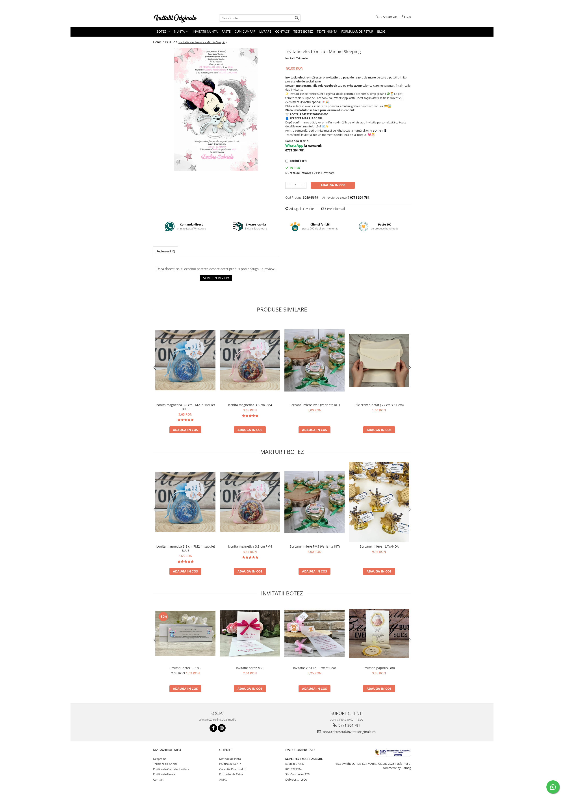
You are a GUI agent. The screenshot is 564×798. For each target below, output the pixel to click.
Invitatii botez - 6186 (185, 668)
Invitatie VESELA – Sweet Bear (314, 668)
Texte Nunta (327, 31)
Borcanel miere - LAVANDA (379, 546)
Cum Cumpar (245, 31)
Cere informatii (334, 209)
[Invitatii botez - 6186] (185, 633)
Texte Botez (303, 31)
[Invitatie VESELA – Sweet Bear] (314, 633)
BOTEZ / (171, 42)
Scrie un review (216, 278)
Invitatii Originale (296, 58)
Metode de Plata (230, 759)
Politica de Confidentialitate (171, 769)
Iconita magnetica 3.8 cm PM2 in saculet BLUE (185, 407)
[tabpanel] (216, 109)
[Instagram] (222, 728)
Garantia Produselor (232, 769)
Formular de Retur (357, 31)
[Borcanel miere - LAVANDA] (379, 502)
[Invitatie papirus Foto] (379, 633)
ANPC (223, 779)
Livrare (265, 31)
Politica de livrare (164, 774)
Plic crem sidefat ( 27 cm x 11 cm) (379, 405)
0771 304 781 (349, 725)
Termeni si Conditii (165, 764)
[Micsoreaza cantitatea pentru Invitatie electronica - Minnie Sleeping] (288, 185)
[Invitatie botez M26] (250, 633)
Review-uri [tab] (165, 251)
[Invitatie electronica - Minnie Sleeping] (216, 109)
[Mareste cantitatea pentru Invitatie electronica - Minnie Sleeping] (303, 185)
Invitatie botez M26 (250, 668)
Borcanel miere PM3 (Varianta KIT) (314, 405)
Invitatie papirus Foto (379, 668)
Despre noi (160, 759)
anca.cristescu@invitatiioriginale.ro (349, 731)
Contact (282, 31)
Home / (159, 42)
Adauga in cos (333, 185)
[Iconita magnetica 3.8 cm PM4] (250, 360)
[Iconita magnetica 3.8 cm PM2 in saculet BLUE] (185, 360)
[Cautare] (297, 18)
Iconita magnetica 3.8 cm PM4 (250, 405)
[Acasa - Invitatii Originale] (175, 18)
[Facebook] (213, 728)
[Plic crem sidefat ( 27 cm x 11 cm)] (379, 360)
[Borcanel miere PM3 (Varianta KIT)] (314, 360)
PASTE (226, 31)
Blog (381, 31)
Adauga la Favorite (301, 209)
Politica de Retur (230, 764)
